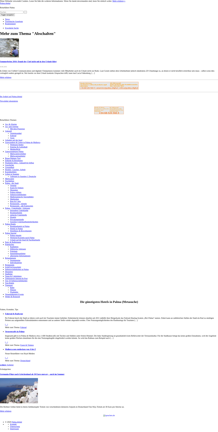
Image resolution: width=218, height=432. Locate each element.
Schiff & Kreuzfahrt (13, 267)
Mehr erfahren (118, 1)
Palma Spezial (10, 233)
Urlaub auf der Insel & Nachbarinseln (25, 240)
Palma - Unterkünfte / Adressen (17, 208)
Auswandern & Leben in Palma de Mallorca (22, 142)
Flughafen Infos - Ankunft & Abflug (19, 163)
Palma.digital (5, 3)
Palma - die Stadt (12, 183)
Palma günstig (15, 235)
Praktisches (9, 244)
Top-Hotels (9, 283)
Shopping (14, 190)
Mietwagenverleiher (18, 154)
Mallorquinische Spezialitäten (22, 197)
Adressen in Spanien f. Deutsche (23, 176)
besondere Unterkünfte (19, 210)
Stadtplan (8, 274)
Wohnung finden (16, 145)
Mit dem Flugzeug (17, 129)
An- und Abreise (11, 126)
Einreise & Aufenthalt (18, 147)
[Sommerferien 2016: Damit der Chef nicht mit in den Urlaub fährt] (9, 57)
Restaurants (9, 265)
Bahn (12, 287)
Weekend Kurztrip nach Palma (22, 238)
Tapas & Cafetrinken (13, 276)
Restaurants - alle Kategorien (21, 206)
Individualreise (16, 263)
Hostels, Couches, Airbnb (15, 170)
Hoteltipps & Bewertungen (21, 231)
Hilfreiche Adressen (18, 249)
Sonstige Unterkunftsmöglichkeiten (24, 222)
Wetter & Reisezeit (12, 297)
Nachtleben (9, 181)
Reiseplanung (10, 258)
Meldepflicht (15, 149)
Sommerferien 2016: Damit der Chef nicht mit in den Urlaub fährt (28, 61)
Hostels (13, 217)
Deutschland (25, 361)
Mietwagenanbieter (17, 156)
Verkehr (13, 185)
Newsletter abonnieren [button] (9, 101)
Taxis (12, 138)
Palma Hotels (10, 224)
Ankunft (8, 131)
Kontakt (13, 424)
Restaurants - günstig (18, 204)
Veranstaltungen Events (14, 294)
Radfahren (14, 247)
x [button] (124, 1)
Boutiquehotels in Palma (20, 226)
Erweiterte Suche (12, 28)
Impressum (14, 429)
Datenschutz (15, 426)
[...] (6, 325)
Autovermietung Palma (14, 151)
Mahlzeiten (14, 199)
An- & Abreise (11, 124)
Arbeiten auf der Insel (13, 140)
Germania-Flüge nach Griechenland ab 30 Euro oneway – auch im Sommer (32, 374)
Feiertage (13, 251)
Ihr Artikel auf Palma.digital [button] (11, 96)
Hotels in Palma (16, 229)
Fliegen (13, 290)
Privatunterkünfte (17, 219)
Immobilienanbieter (17, 253)
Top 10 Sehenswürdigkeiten (16, 281)
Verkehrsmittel (16, 133)
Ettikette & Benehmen (14, 160)
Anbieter (7, 365)
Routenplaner (10, 24)
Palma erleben (15, 192)
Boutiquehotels (16, 213)
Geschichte (9, 165)
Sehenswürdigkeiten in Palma (17, 269)
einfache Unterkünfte (18, 215)
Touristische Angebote (14, 21)
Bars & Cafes (15, 201)
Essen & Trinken (16, 188)
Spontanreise (15, 260)
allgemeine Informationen (20, 256)
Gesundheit (9, 167)
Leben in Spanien (12, 174)
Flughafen (14, 292)
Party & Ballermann (13, 242)
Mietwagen (9, 179)
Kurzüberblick (11, 172)
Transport (9, 285)
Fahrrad (13, 136)
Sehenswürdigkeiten (18, 195)
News (7, 19)
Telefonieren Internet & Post (16, 278)
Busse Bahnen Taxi (13, 158)
